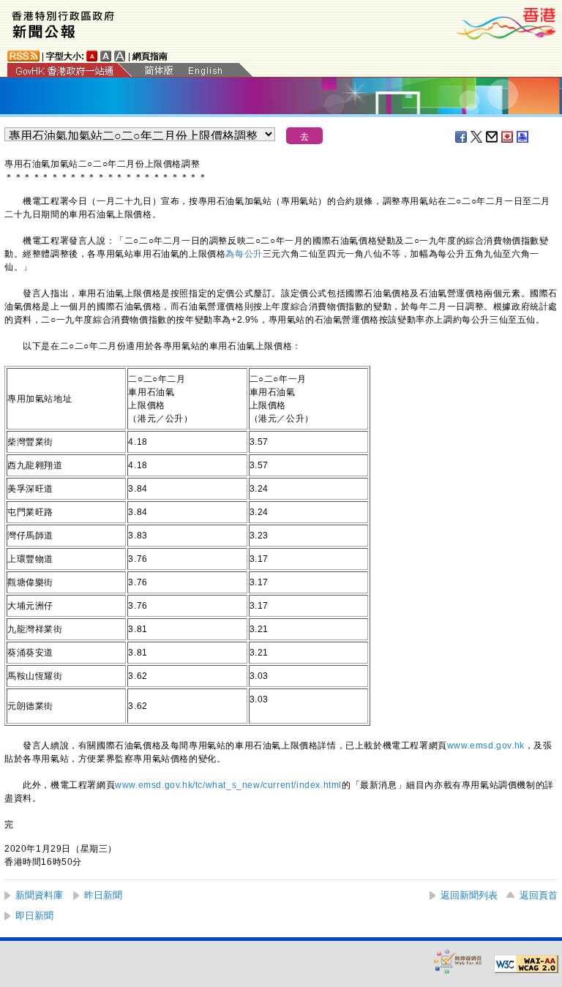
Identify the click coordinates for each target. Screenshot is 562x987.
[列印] (523, 137)
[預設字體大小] (92, 55)
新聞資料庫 (39, 895)
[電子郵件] (492, 137)
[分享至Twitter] (477, 137)
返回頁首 (539, 895)
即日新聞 (34, 915)
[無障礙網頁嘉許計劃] (458, 961)
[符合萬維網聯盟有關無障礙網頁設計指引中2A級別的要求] (526, 964)
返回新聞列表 (469, 895)
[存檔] (507, 137)
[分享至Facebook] (461, 137)
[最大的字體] (120, 55)
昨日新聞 (103, 895)
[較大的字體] (106, 55)
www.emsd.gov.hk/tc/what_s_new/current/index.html (228, 785)
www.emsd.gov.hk (486, 745)
